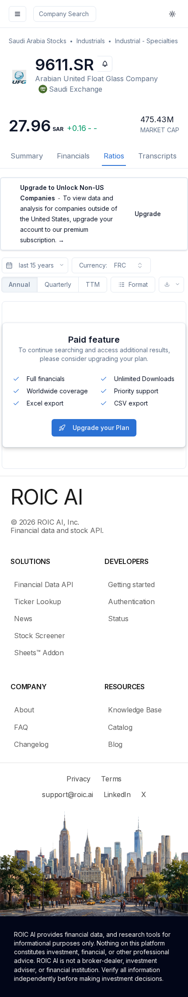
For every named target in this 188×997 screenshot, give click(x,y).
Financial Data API (43, 584)
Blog (115, 744)
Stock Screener (39, 635)
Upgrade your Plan (101, 427)
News (23, 618)
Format (138, 284)
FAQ (21, 727)
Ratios (114, 155)
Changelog (31, 744)
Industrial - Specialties (146, 41)
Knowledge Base (135, 709)
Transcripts (157, 155)
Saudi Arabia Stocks (37, 41)
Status (118, 618)
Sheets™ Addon (39, 652)
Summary (26, 155)
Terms (111, 778)
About (24, 709)
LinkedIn (117, 794)
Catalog (120, 727)
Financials (73, 155)
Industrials (91, 41)
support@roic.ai (67, 794)
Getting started (131, 584)
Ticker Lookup (37, 601)
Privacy (78, 778)
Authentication (131, 601)
